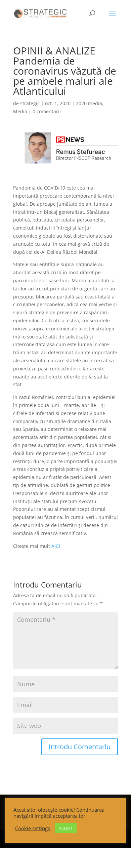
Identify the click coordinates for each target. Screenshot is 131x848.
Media (20, 111)
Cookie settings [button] (32, 828)
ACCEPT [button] (66, 828)
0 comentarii (47, 111)
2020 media (89, 103)
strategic (30, 103)
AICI (55, 546)
